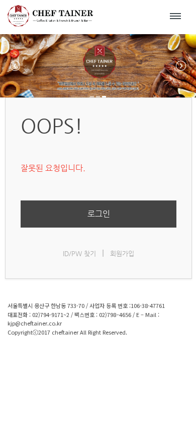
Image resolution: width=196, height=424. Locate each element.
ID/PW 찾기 (79, 253)
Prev (15, 65)
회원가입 (122, 253)
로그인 (98, 214)
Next (180, 65)
